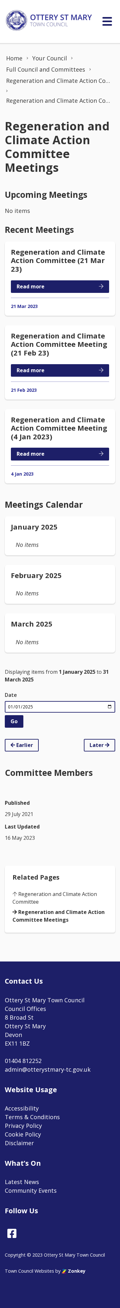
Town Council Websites (29, 1271)
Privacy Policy (23, 1125)
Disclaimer (19, 1143)
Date (11, 694)
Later (97, 745)
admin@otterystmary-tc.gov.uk (48, 1069)
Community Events (31, 1190)
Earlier (24, 745)
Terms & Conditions (32, 1117)
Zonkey (76, 1271)
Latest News (22, 1182)
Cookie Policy (23, 1134)
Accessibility (22, 1108)
